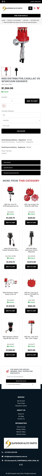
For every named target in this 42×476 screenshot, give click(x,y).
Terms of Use (21, 427)
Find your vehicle (21, 15)
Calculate (21, 131)
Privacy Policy (9, 386)
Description (7, 162)
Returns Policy (21, 432)
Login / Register (35, 1)
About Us (21, 414)
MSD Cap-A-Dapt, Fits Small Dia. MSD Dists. (31, 205)
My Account (21, 401)
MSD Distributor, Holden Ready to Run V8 (10, 293)
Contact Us (21, 419)
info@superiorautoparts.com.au (15, 456)
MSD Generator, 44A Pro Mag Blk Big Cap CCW (10, 337)
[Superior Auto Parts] (12, 8)
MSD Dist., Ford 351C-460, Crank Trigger (31, 337)
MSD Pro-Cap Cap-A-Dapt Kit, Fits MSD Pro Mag (31, 294)
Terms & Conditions (26, 384)
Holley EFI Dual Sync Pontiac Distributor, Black (11, 249)
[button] (3, 105)
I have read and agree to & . (19, 385)
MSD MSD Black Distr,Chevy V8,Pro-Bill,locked (31, 250)
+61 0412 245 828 (10, 452)
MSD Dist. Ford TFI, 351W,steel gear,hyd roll (10, 205)
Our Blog (21, 416)
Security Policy (21, 434)
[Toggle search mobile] (33, 8)
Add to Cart (32, 101)
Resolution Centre (21, 406)
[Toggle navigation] (30, 8)
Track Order (21, 403)
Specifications (8, 167)
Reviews (6, 173)
